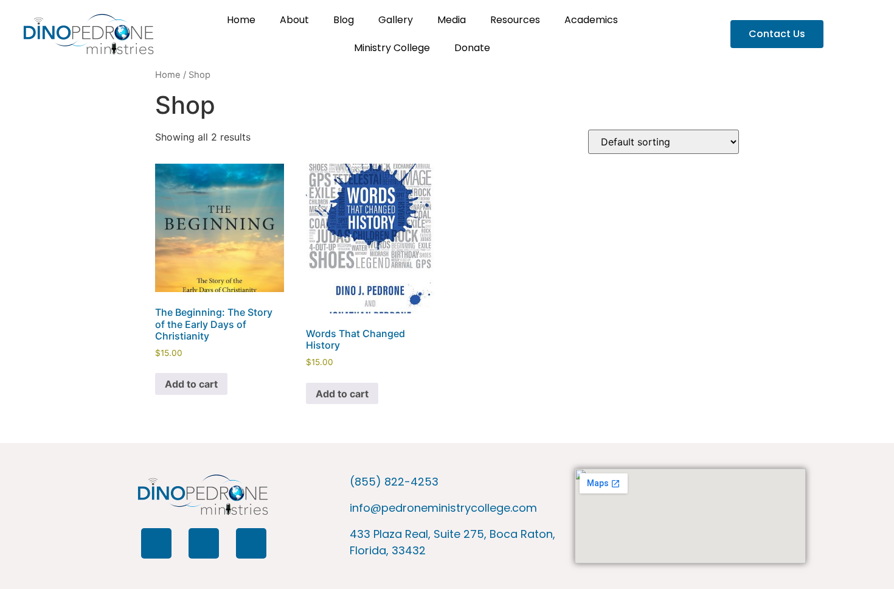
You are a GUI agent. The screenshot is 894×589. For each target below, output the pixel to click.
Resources (515, 20)
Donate (472, 48)
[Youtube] (251, 543)
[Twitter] (204, 543)
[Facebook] (156, 543)
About (294, 20)
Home (241, 20)
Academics (591, 20)
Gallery (395, 20)
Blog (343, 20)
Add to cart (191, 384)
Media (451, 20)
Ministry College (392, 48)
